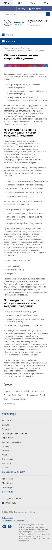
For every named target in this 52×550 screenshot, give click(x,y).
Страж (7, 391)
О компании (7, 459)
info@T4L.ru (10, 503)
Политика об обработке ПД (14, 520)
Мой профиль (8, 487)
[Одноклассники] (9, 526)
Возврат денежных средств (14, 433)
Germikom (17, 391)
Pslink (26, 391)
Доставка (6, 420)
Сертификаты (8, 437)
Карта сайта (7, 517)
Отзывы (5, 467)
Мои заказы (7, 478)
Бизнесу (5, 446)
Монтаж (6, 450)
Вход (23, 8)
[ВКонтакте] (4, 526)
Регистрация (37, 8)
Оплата (5, 425)
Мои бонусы (7, 483)
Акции (4, 454)
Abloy (34, 391)
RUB (12, 8)
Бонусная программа (11, 442)
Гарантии (6, 429)
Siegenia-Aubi (10, 395)
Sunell (20, 395)
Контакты (6, 463)
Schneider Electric (18, 399)
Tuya (41, 391)
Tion (6, 399)
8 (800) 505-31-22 (37, 21)
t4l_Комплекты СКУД (35, 395)
